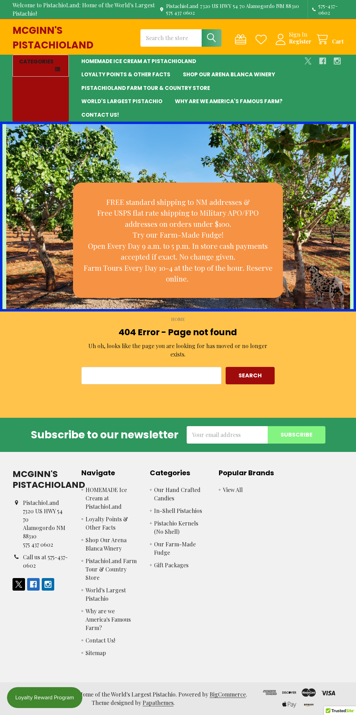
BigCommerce (228, 694)
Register (300, 41)
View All (233, 489)
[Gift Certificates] (242, 39)
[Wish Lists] (262, 39)
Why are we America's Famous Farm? (229, 101)
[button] (178, 240)
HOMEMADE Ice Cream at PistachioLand (138, 61)
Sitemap (96, 652)
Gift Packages (171, 565)
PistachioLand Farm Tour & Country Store (145, 88)
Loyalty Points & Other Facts (125, 74)
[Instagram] (337, 61)
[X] (308, 61)
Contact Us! (100, 114)
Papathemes (158, 702)
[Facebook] (322, 61)
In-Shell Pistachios (178, 510)
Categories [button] (36, 61)
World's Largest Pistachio (121, 101)
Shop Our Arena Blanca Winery (229, 74)
